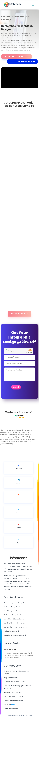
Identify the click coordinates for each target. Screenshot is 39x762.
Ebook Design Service (11, 611)
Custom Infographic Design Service (16, 603)
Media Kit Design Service (12, 631)
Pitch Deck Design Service (12, 607)
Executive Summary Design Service (15, 635)
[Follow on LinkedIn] (19, 480)
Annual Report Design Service (14, 619)
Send (16, 387)
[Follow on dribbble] (18, 524)
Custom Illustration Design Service (15, 627)
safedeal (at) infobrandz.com (14, 682)
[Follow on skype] (18, 539)
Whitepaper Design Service (13, 615)
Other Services (19, 313)
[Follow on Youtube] (18, 494)
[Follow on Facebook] (18, 465)
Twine (13, 705)
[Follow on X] (18, 509)
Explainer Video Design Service (14, 623)
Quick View (18, 161)
